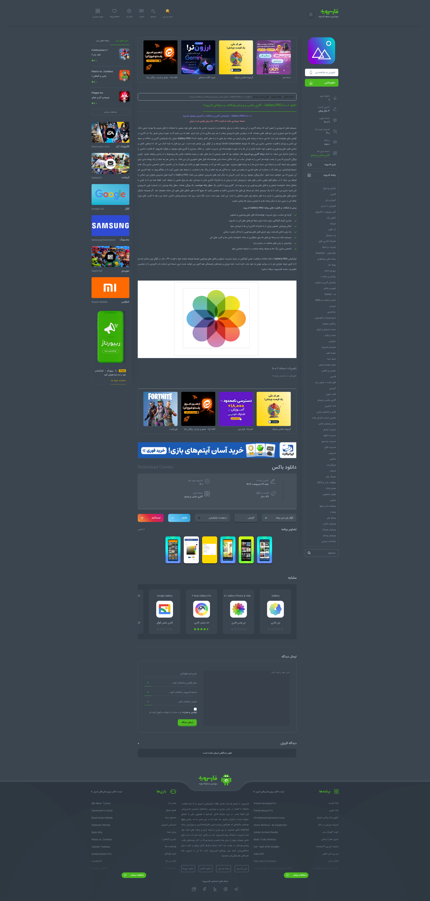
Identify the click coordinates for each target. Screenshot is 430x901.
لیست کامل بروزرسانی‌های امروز (270, 792)
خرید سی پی (167, 16)
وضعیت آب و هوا (328, 506)
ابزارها (333, 224)
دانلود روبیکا (188, 869)
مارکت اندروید (162, 149)
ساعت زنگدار (330, 335)
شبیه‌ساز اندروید (328, 347)
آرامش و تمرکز (329, 188)
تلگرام (184, 518)
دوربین (332, 306)
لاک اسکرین (330, 406)
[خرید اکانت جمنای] (198, 57)
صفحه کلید (331, 353)
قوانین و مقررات (189, 712)
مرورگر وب (331, 465)
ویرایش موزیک (329, 530)
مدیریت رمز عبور (328, 441)
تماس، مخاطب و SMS (325, 300)
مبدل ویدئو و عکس (327, 424)
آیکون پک (331, 218)
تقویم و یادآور (330, 288)
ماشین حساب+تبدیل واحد (324, 418)
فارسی (333, 377)
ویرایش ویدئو (329, 535)
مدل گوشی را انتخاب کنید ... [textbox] (183, 683)
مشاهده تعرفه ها (118, 381)
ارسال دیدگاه (187, 722)
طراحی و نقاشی (329, 371)
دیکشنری (331, 312)
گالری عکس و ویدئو (320, 155)
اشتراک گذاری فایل (327, 241)
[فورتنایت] (160, 409)
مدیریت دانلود (329, 435)
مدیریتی (332, 453)
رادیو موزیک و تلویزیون (325, 318)
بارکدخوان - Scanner (326, 253)
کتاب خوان (331, 394)
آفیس (333, 194)
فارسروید (278, 269)
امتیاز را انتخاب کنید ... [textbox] (186, 702)
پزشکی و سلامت (328, 277)
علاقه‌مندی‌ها (114, 16)
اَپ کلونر (332, 229)
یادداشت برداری (328, 541)
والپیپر (333, 500)
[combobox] (171, 683)
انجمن (141, 16)
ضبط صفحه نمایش (327, 365)
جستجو (153, 16)
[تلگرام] (236, 889)
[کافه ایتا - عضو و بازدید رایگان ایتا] (160, 57)
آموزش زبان (330, 200)
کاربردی (332, 388)
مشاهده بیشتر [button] (110, 112)
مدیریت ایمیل (329, 430)
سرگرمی (332, 341)
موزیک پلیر (331, 477)
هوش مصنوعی (329, 494)
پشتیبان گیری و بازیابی (325, 282)
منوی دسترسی (97, 16)
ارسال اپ (129, 16)
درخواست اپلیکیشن (218, 518)
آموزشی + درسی (328, 206)
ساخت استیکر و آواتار (326, 329)
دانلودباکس (330, 83)
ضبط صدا (331, 359)
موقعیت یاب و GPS (326, 482)
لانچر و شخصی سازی (326, 412)
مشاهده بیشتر (299, 875)
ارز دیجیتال (331, 235)
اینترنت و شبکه (329, 247)
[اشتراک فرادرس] (236, 409)
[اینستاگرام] (194, 889)
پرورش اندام (330, 271)
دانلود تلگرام (205, 869)
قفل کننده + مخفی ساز (325, 382)
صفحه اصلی (288, 97)
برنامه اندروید (276, 97)
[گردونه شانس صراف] (236, 57)
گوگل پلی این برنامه (284, 518)
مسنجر (333, 471)
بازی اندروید (241, 869)
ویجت (333, 512)
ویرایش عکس (329, 524)
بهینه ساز (332, 265)
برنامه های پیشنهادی (326, 259)
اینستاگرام (156, 518)
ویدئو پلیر (331, 518)
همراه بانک (331, 488)
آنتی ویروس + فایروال (325, 212)
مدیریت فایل (330, 447)
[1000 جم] (274, 57)
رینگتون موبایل (329, 324)
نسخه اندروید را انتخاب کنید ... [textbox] (182, 692)
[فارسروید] (215, 780)
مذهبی (333, 459)
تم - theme (330, 294)
